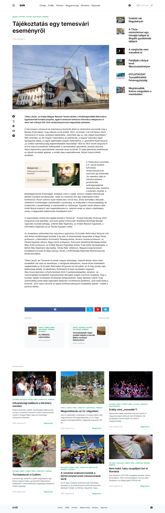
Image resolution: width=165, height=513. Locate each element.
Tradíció (99, 408)
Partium (74, 507)
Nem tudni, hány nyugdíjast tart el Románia (128, 470)
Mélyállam (93, 467)
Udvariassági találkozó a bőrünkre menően (31, 405)
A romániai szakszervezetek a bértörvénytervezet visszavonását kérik (81, 475)
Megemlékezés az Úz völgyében (79, 411)
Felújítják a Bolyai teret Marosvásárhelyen (139, 63)
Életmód (15, 399)
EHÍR (22, 5)
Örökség (146, 463)
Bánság (15, 17)
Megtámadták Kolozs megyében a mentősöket (140, 91)
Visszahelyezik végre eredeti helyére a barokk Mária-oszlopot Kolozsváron (84, 336)
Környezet (82, 408)
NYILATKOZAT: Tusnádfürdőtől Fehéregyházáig (138, 77)
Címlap (60, 507)
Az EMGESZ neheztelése (44, 335)
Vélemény (42, 331)
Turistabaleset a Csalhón (26, 474)
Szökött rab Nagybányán (136, 20)
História (22, 17)
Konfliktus (43, 399)
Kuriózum (143, 404)
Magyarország (114, 406)
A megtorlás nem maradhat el (138, 51)
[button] (13, 5)
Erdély (41, 327)
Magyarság (37, 17)
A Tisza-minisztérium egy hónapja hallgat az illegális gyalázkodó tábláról (140, 35)
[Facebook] (130, 5)
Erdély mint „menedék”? (123, 409)
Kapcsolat (104, 507)
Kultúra (29, 17)
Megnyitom (48, 423)
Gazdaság (23, 399)
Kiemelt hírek (49, 327)
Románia (45, 17)
